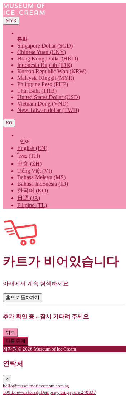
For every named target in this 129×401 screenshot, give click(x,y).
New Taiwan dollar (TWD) (48, 110)
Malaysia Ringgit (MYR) (45, 78)
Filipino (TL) (32, 205)
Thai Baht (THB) (37, 91)
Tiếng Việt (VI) (34, 171)
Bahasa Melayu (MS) (41, 177)
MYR (11, 20)
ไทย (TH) (28, 156)
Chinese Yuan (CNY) (41, 52)
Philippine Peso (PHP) (42, 84)
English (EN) (32, 148)
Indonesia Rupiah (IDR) (44, 65)
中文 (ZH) (29, 164)
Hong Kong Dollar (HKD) (47, 58)
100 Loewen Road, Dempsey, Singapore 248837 (49, 392)
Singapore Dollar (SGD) (45, 46)
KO (9, 123)
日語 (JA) (28, 198)
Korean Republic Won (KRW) (51, 71)
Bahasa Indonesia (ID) (42, 184)
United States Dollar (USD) (48, 97)
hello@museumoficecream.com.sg (36, 385)
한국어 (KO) (32, 190)
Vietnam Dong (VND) (42, 104)
